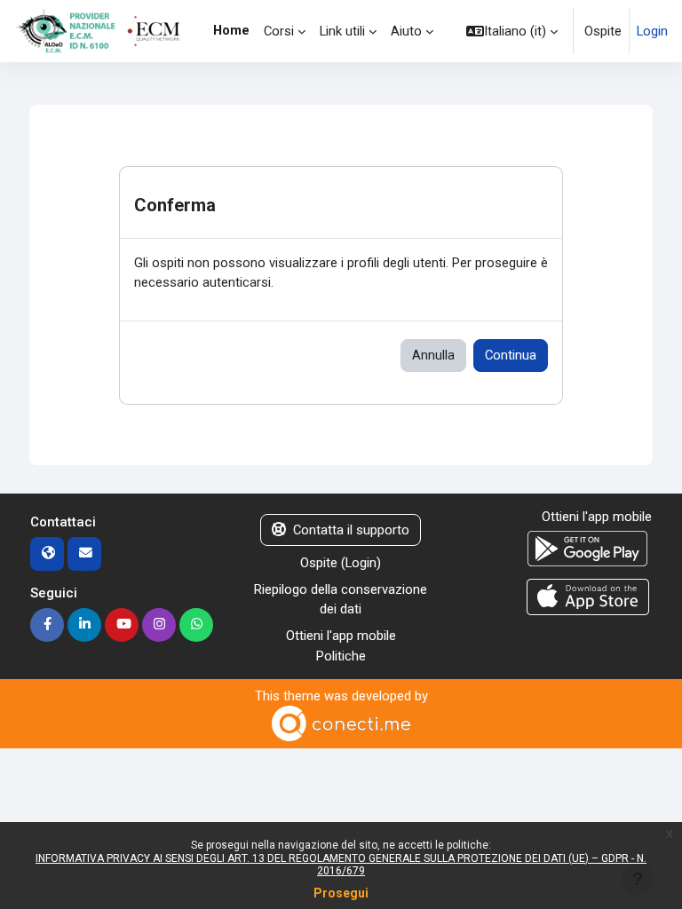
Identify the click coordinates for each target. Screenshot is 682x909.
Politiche (341, 656)
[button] (512, 31)
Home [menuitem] (231, 30)
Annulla (433, 355)
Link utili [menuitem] (342, 31)
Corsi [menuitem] (279, 31)
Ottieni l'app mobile (341, 636)
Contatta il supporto (351, 530)
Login (652, 31)
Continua (510, 355)
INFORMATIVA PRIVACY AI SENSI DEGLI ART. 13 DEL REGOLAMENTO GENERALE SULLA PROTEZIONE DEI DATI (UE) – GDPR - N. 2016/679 (341, 864)
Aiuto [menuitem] (406, 31)
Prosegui (341, 893)
